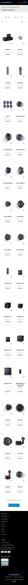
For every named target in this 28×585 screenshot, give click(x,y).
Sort (22, 17)
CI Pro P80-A (20, 216)
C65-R (8, 116)
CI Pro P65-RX (8, 216)
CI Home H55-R (20, 116)
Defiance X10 (7, 350)
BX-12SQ (7, 83)
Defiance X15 (7, 383)
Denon (20, 389)
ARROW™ (7, 49)
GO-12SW (20, 453)
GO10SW (7, 487)
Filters (9, 17)
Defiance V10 (20, 283)
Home (2, 7)
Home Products (7, 7)
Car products (4, 519)
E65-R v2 (7, 420)
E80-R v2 (7, 453)
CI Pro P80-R (7, 250)
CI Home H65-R (20, 150)
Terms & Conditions (19, 577)
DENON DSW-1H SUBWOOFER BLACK (20, 385)
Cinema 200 (7, 283)
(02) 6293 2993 (5, 542)
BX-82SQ (20, 83)
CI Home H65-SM (7, 183)
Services (3, 524)
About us (3, 526)
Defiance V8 (20, 316)
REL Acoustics (8, 52)
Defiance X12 (20, 350)
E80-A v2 (20, 420)
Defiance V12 (7, 316)
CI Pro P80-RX (20, 250)
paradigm (20, 52)
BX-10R (20, 49)
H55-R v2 (20, 487)
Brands (2, 529)
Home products (5, 516)
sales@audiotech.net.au (8, 545)
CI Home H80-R (20, 183)
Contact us (4, 534)
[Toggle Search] (18, 2)
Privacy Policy (8, 577)
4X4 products (4, 521)
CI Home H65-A (8, 150)
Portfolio (3, 531)
